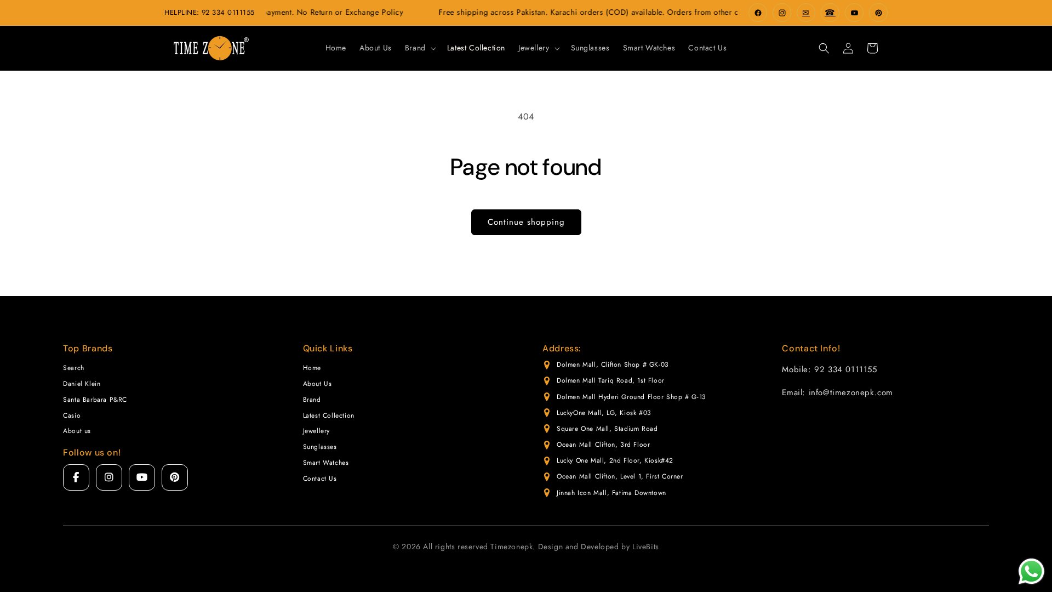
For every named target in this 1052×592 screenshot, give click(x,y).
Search (73, 368)
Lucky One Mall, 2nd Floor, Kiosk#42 (615, 460)
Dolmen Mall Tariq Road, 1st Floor (611, 380)
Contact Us (320, 478)
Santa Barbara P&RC (95, 400)
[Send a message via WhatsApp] (1031, 571)
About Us (317, 384)
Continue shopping (526, 222)
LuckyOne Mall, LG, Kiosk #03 (604, 413)
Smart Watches (326, 463)
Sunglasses (320, 447)
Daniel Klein (81, 384)
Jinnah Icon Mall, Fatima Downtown (611, 493)
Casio (72, 415)
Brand (312, 400)
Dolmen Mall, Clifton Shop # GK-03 (613, 364)
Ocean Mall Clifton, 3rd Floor (603, 444)
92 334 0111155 (228, 12)
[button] (419, 47)
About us (77, 431)
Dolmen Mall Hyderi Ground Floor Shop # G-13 (631, 397)
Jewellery (316, 431)
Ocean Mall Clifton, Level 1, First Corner (620, 476)
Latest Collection (329, 415)
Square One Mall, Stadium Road (607, 429)
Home (312, 368)
